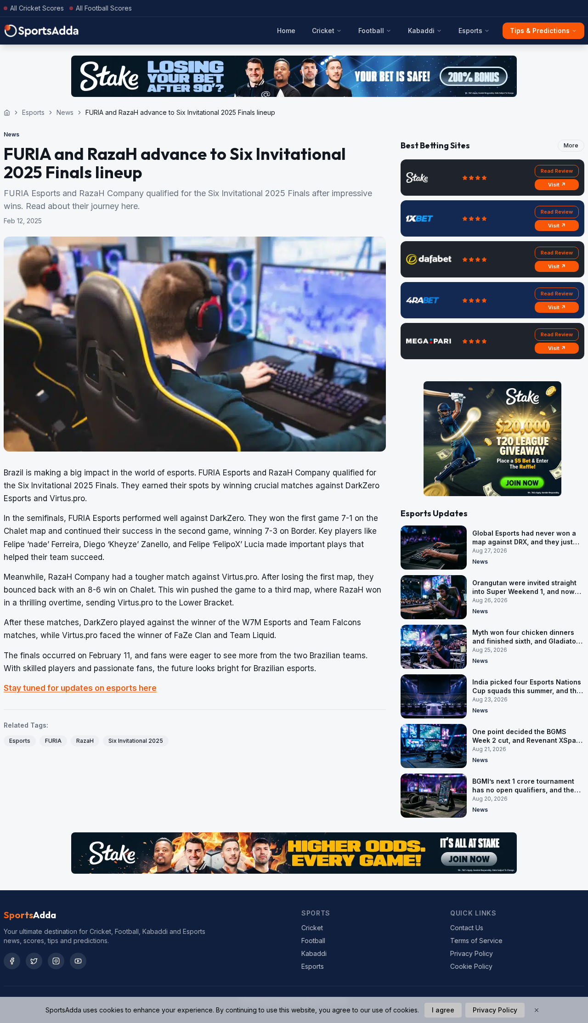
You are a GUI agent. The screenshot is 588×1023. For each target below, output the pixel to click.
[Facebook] (12, 961)
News (65, 112)
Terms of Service (476, 940)
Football (371, 30)
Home (286, 30)
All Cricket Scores (37, 8)
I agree (443, 1010)
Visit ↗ (557, 184)
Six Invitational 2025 (135, 740)
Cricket (323, 30)
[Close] (536, 1010)
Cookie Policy (471, 966)
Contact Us (466, 928)
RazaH (85, 740)
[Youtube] (78, 961)
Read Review (557, 171)
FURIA (53, 740)
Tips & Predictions (540, 30)
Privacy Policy (471, 953)
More (571, 145)
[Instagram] (56, 961)
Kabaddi (421, 30)
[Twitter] (34, 961)
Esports (470, 30)
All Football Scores (104, 8)
